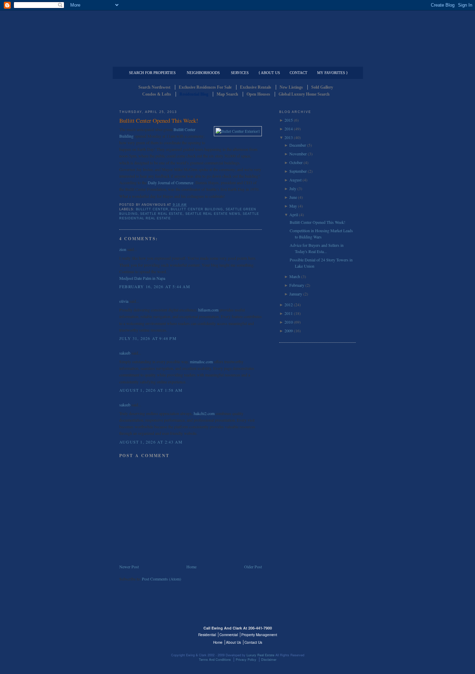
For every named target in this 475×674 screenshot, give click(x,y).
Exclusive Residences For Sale (205, 87)
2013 (288, 137)
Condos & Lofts (156, 94)
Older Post (253, 566)
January (295, 294)
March (294, 276)
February (296, 285)
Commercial (236, 61)
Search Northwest (154, 87)
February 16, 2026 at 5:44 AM (155, 286)
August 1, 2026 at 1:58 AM (151, 390)
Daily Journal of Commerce (170, 182)
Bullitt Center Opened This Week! (158, 120)
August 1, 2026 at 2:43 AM (151, 442)
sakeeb (124, 353)
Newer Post (129, 566)
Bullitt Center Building (197, 209)
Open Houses (258, 94)
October (296, 162)
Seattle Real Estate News (212, 214)
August (295, 179)
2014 (288, 128)
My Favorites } (332, 73)
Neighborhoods (203, 73)
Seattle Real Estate (161, 214)
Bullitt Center (152, 209)
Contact (298, 73)
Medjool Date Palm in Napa (142, 278)
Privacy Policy (246, 659)
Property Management (319, 61)
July (292, 188)
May (293, 206)
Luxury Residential (154, 61)
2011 (288, 313)
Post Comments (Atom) (161, 579)
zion (122, 249)
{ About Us (269, 73)
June (293, 197)
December (297, 145)
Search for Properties (152, 73)
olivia (123, 301)
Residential (207, 634)
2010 (288, 322)
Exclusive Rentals (255, 87)
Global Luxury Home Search (304, 94)
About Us (233, 642)
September (298, 171)
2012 (288, 304)
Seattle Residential (237, 33)
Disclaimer (268, 659)
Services (240, 73)
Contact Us (253, 642)
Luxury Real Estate (325, 632)
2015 (288, 120)
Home (191, 566)
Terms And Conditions (215, 659)
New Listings (291, 87)
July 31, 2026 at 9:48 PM (148, 338)
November (298, 153)
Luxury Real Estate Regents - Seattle (149, 632)
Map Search (227, 94)
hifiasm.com (208, 309)
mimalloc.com (201, 361)
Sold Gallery (322, 87)
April (293, 214)
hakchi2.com (204, 413)
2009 (288, 330)
